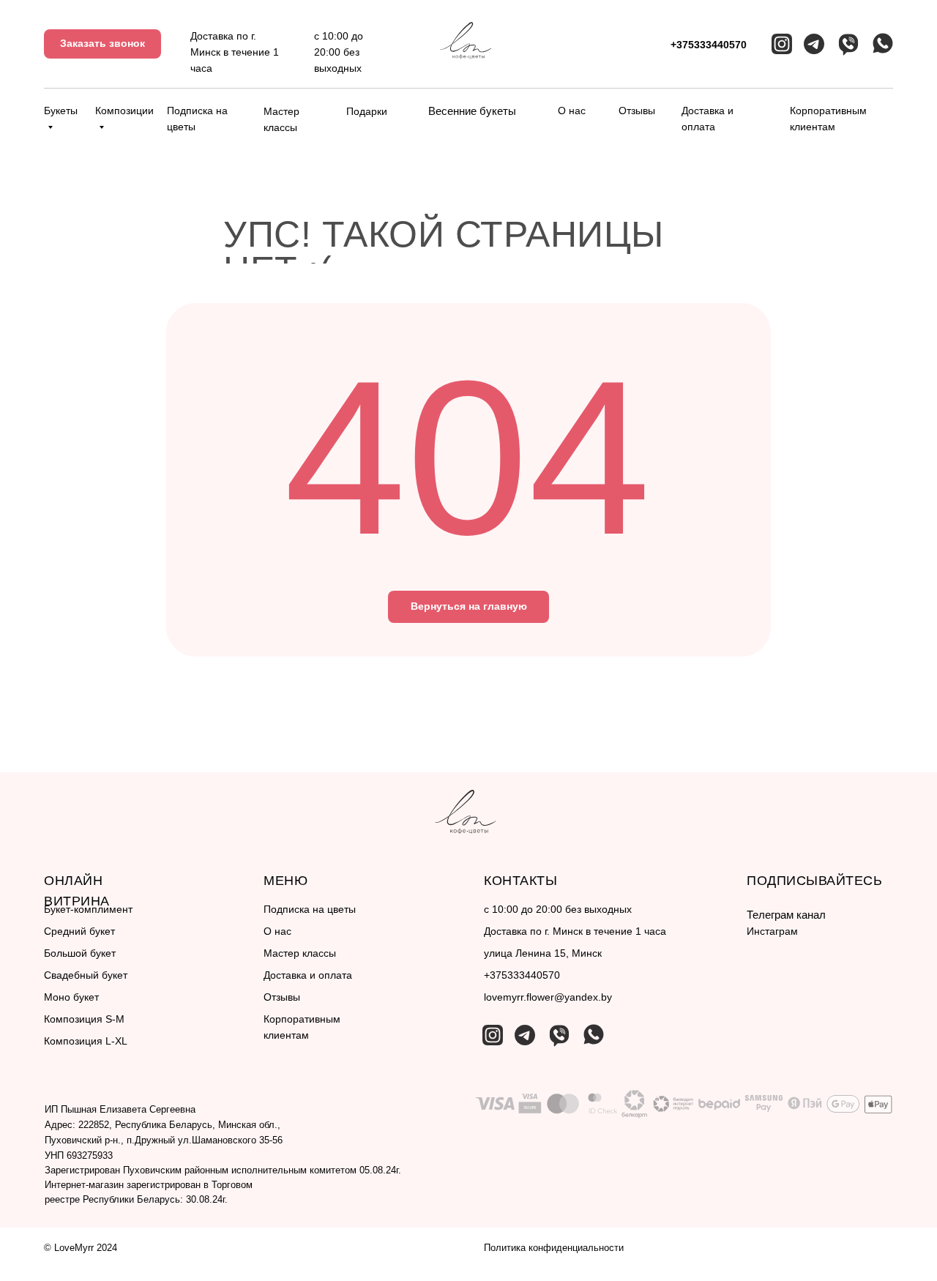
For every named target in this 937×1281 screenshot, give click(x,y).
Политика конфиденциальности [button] (554, 1247)
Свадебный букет (85, 975)
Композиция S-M (84, 1019)
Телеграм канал (786, 914)
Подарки (366, 111)
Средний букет (79, 931)
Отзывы (637, 110)
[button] (102, 44)
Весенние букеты (472, 111)
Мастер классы (300, 953)
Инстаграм (772, 931)
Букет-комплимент (88, 909)
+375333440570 (709, 45)
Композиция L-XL (85, 1041)
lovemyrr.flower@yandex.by (548, 997)
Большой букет (80, 953)
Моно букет (71, 997)
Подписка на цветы (310, 909)
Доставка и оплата (308, 975)
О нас (572, 110)
